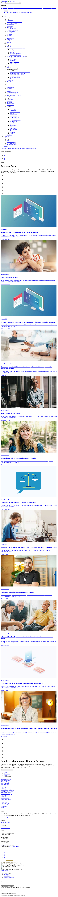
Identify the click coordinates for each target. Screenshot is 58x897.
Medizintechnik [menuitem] (10, 38)
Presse (30, 148)
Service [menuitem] (5, 83)
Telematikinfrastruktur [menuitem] (12, 69)
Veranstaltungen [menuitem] (10, 87)
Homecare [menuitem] (9, 36)
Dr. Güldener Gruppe (14, 846)
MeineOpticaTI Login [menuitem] (12, 144)
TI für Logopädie (5, 783)
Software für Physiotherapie (7, 790)
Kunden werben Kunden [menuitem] (13, 94)
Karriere (27, 148)
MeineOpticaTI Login (26, 12)
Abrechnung (4, 795)
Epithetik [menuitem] (9, 42)
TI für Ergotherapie (5, 781)
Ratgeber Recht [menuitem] (13, 128)
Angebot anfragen (5, 8)
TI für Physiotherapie (6, 780)
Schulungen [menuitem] (12, 60)
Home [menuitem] (5, 16)
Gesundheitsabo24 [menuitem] (11, 78)
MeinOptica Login (8, 12)
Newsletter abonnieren (6, 799)
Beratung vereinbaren (14, 8)
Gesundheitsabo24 (5, 798)
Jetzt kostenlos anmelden (6, 770)
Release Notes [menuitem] (13, 63)
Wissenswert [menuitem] (7, 96)
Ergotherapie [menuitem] (10, 26)
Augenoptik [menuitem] (9, 32)
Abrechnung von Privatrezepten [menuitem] (14, 22)
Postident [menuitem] (9, 91)
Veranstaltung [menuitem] (13, 125)
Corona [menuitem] (11, 133)
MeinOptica (33, 8)
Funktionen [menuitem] (12, 52)
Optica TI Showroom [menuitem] (15, 76)
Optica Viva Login (16, 12)
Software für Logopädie (6, 792)
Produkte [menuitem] (6, 64)
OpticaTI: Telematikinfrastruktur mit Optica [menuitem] (20, 72)
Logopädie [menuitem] (9, 27)
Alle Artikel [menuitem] (9, 101)
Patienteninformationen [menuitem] (12, 92)
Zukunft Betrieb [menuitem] (10, 105)
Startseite (34, 148)
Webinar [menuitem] (12, 126)
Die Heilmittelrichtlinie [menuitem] (15, 120)
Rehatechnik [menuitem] (10, 39)
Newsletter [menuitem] (9, 135)
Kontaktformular (5, 817)
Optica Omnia (47, 8)
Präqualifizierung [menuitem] (14, 129)
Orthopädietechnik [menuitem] (11, 31)
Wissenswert (22, 8)
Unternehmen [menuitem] (7, 136)
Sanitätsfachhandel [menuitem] (11, 28)
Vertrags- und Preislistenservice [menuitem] (14, 95)
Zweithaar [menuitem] (9, 40)
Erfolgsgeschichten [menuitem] (14, 62)
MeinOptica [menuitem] (9, 81)
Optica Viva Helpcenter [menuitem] (15, 55)
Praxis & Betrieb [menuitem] (14, 122)
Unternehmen (4, 806)
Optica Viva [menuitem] (12, 51)
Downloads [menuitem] (9, 88)
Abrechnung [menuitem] (7, 17)
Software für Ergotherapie (7, 791)
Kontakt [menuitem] (5, 146)
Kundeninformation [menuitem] (14, 117)
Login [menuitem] (5, 137)
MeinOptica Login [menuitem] (11, 142)
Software (3, 786)
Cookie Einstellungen (9, 877)
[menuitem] (16, 48)
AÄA (2, 845)
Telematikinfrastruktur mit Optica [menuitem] (17, 73)
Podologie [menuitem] (9, 35)
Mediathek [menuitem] (9, 102)
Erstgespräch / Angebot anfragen (8, 893)
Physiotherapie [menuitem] (10, 24)
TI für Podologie (5, 784)
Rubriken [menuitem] (9, 106)
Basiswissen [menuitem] (12, 132)
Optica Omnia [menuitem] (13, 59)
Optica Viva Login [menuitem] (11, 143)
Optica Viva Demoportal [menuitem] (15, 53)
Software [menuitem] (6, 43)
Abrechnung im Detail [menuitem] (12, 23)
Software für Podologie (6, 794)
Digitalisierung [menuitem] (13, 121)
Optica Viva (53, 8)
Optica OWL (4, 796)
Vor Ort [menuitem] (11, 124)
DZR (5, 845)
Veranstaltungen (40, 8)
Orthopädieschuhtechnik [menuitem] (12, 30)
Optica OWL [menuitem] (10, 80)
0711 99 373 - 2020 (5, 828)
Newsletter (28, 8)
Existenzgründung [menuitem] (14, 118)
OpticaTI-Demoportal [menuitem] (15, 77)
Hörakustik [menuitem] (9, 34)
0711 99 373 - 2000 (5, 823)
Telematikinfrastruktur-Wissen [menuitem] (17, 74)
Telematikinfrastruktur (6, 779)
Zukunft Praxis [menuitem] (10, 103)
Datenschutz (7, 876)
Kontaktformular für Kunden (7, 886)
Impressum (6, 874)
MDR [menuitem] (11, 131)
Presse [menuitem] (8, 89)
